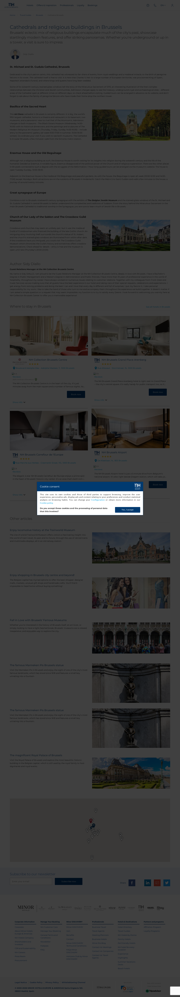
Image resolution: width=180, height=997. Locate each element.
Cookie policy (46, 503)
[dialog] (90, 498)
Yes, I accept (127, 510)
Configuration (98, 500)
